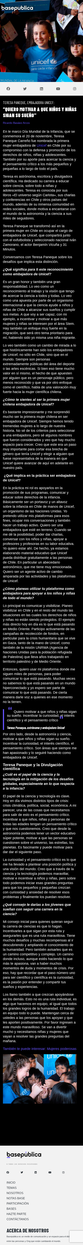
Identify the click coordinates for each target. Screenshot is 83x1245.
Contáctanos (18, 1219)
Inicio (11, 1182)
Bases (11, 1209)
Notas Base (16, 1198)
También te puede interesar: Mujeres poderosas (39, 1049)
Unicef (42, 145)
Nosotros (15, 1193)
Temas (12, 1188)
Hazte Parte (16, 1214)
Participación (18, 1203)
